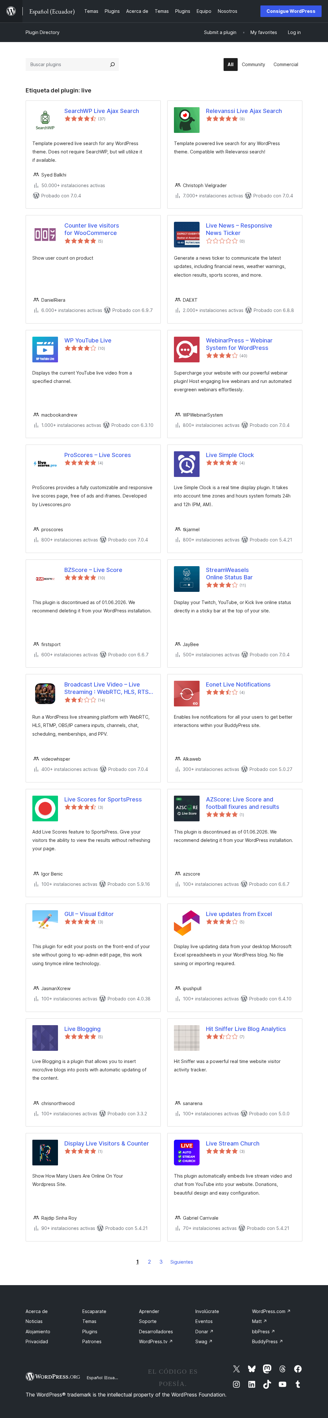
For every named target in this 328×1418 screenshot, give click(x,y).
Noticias (34, 1321)
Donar (204, 1331)
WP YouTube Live (87, 340)
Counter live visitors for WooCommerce (91, 229)
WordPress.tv (156, 1341)
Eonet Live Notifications (238, 684)
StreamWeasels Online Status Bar (229, 573)
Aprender (149, 1311)
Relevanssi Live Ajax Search (244, 111)
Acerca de (37, 1311)
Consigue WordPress (291, 11)
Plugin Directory (43, 32)
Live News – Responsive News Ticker (239, 229)
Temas (89, 1321)
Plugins (89, 1331)
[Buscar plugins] (112, 64)
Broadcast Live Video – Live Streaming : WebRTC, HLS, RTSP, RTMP (108, 688)
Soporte (148, 1321)
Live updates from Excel (239, 914)
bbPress (263, 1331)
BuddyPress (267, 1341)
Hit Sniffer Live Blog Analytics (246, 1028)
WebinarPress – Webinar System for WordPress (239, 344)
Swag (204, 1341)
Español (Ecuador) (105, 1377)
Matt (259, 1321)
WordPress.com (271, 1311)
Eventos (204, 1321)
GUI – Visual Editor (89, 914)
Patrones (92, 1341)
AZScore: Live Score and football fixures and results (242, 803)
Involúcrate (207, 1311)
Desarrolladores (156, 1331)
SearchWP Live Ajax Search (101, 111)
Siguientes (181, 1262)
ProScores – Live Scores (97, 455)
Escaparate (94, 1311)
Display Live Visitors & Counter (106, 1143)
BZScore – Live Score (93, 569)
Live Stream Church (232, 1143)
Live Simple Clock (230, 455)
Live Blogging (82, 1028)
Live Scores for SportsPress (103, 799)
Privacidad (37, 1341)
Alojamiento (38, 1331)
